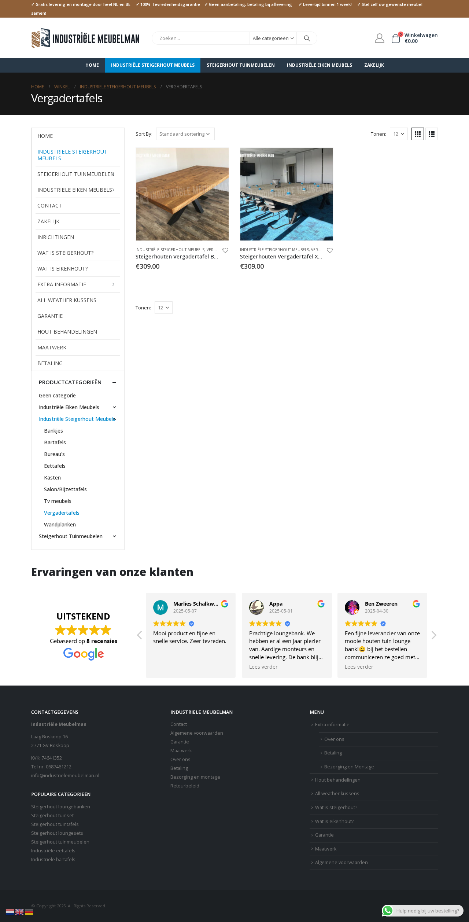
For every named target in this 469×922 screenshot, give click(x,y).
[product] (182, 194)
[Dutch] (10, 911)
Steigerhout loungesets (57, 833)
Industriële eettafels (53, 851)
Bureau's (54, 454)
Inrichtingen (55, 237)
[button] (433, 637)
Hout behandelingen (67, 331)
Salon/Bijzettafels (65, 489)
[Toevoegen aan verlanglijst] (225, 251)
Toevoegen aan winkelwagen (216, 159)
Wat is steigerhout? (65, 252)
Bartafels (55, 442)
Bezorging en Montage (349, 767)
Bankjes (53, 430)
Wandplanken (60, 524)
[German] (29, 911)
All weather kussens (66, 300)
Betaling (50, 363)
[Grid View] (417, 134)
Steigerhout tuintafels (55, 824)
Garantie (50, 315)
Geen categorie (57, 395)
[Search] (307, 38)
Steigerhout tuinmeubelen (60, 842)
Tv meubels (57, 500)
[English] (20, 911)
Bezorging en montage (195, 777)
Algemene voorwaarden (196, 733)
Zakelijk (374, 65)
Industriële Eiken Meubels (319, 65)
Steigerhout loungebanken (60, 807)
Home (92, 65)
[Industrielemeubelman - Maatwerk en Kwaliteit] (86, 38)
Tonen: (378, 134)
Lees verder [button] (263, 667)
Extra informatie (61, 284)
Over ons (180, 759)
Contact (49, 205)
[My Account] (379, 38)
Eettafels (55, 465)
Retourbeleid (184, 786)
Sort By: (144, 134)
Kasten (52, 477)
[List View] (431, 134)
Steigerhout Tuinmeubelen (241, 65)
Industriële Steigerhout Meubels (153, 65)
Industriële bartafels (53, 859)
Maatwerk (51, 347)
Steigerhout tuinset (52, 815)
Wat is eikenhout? (62, 268)
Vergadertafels (62, 512)
